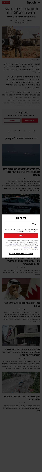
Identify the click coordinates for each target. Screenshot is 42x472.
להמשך (21, 235)
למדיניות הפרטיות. (13, 244)
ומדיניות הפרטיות (27, 247)
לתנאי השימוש (34, 247)
